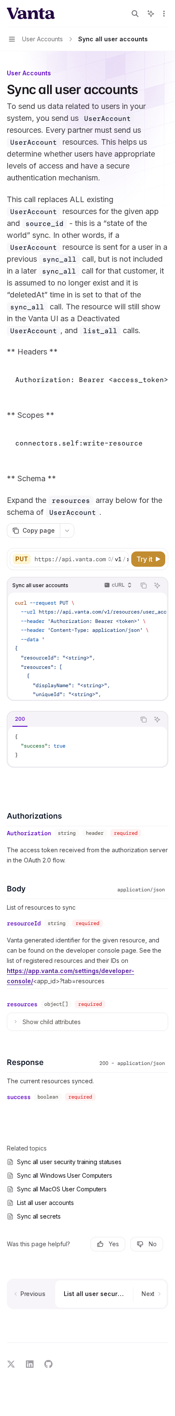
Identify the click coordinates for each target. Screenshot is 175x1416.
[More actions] (164, 14)
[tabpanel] (87, 746)
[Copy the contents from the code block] (143, 585)
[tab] (20, 719)
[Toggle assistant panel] (151, 13)
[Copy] (120, 559)
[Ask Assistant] (157, 585)
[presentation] (81, 559)
